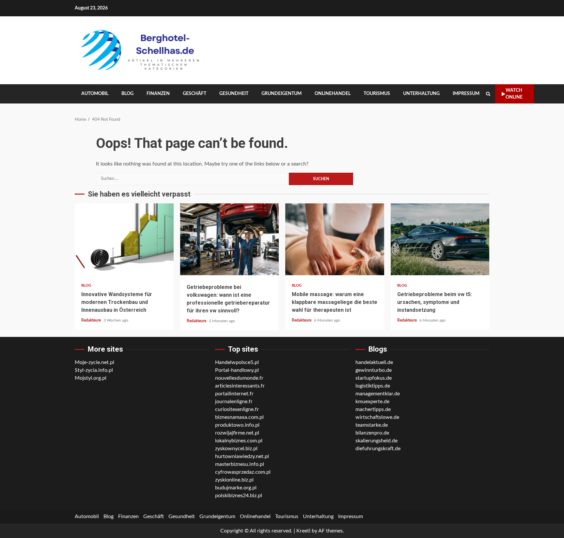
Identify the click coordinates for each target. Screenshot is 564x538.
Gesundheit (233, 93)
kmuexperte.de (372, 401)
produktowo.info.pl (237, 425)
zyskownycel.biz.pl (236, 448)
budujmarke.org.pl (236, 487)
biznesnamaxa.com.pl (239, 417)
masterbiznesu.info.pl (239, 464)
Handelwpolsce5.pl (237, 362)
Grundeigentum (281, 93)
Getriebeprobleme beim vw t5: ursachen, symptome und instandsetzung (440, 239)
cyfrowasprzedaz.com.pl (243, 472)
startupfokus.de (373, 378)
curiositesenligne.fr (237, 409)
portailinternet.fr (234, 393)
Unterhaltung (421, 93)
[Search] (488, 94)
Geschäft (194, 93)
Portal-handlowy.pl (237, 370)
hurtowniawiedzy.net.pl (242, 456)
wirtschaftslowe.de (377, 417)
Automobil (94, 93)
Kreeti (303, 530)
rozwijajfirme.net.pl (237, 432)
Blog (127, 93)
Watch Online (514, 94)
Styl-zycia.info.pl (94, 370)
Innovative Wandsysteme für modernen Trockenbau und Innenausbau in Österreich (124, 239)
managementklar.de (377, 393)
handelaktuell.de (374, 362)
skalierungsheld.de (376, 440)
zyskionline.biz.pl (234, 480)
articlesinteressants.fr (240, 385)
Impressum (466, 93)
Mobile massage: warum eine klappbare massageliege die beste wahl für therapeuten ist (334, 239)
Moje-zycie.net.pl (94, 362)
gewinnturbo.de (373, 370)
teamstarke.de (371, 425)
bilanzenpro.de (372, 432)
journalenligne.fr (234, 401)
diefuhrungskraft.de (377, 448)
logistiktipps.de (372, 385)
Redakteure (91, 320)
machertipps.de (373, 409)
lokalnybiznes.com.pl (238, 440)
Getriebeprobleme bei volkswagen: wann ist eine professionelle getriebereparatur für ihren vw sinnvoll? (229, 239)
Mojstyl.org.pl (90, 378)
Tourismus (377, 93)
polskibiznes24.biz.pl (238, 495)
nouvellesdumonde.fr (239, 378)
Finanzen (158, 93)
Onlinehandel (333, 93)
